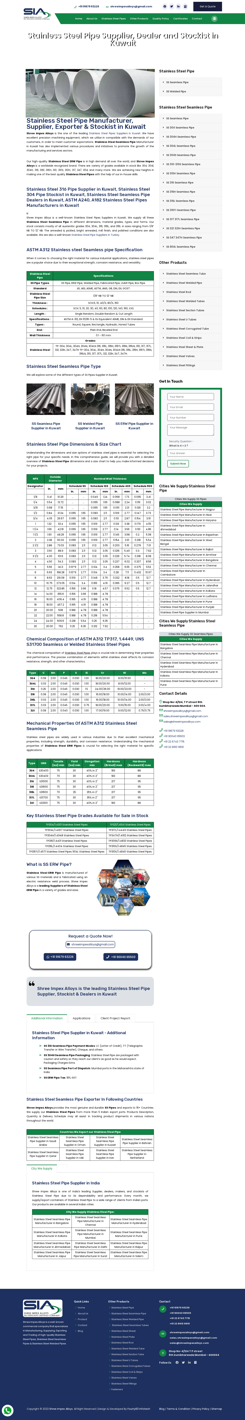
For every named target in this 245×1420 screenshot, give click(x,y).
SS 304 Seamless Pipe (180, 127)
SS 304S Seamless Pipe (181, 155)
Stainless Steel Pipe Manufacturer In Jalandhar (189, 585)
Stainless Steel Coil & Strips (184, 338)
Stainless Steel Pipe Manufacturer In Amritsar (188, 555)
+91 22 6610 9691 (174, 747)
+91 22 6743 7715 (174, 741)
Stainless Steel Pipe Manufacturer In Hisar (186, 515)
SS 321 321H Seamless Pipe (183, 228)
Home (78, 18)
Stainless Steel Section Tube (127, 1354)
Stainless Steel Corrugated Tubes (130, 1366)
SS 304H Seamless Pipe (181, 137)
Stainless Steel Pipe (122, 1307)
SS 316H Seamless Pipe (180, 192)
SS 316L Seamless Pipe (180, 201)
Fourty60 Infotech (139, 1409)
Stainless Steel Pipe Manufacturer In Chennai (188, 565)
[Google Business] (185, 6)
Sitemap (216, 1409)
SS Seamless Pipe (177, 82)
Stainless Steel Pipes (114, 18)
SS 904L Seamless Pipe (180, 247)
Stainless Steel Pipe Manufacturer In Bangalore (189, 560)
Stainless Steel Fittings (180, 365)
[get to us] (214, 19)
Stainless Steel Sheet (123, 1331)
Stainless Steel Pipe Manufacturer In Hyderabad (190, 580)
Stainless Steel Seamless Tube (186, 273)
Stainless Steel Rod (178, 292)
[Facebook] (165, 6)
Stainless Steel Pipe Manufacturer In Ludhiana (188, 596)
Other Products (139, 18)
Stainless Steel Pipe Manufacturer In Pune (186, 601)
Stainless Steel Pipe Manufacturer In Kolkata (187, 591)
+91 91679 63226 (88, 6)
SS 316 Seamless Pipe (179, 182)
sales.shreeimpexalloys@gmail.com (186, 716)
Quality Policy (160, 18)
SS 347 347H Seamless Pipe (184, 237)
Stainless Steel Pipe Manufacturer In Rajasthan (189, 535)
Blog (80, 1331)
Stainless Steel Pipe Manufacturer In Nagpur (187, 509)
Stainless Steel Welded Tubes (185, 301)
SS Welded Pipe (176, 91)
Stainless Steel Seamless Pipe (128, 1313)
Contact (197, 18)
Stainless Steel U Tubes (181, 319)
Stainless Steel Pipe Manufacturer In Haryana (188, 520)
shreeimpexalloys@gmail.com (131, 6)
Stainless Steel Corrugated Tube (187, 328)
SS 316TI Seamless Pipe (181, 210)
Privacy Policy (200, 1409)
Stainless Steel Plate (123, 1337)
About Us (91, 18)
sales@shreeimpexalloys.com (182, 721)
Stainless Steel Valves (180, 356)
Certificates (180, 18)
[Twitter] (171, 6)
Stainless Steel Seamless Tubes (130, 1325)
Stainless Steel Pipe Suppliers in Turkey (95, 235)
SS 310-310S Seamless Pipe (183, 164)
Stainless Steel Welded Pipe (184, 283)
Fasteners (117, 1389)
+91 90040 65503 (123, 957)
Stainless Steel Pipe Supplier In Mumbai (184, 612)
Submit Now (178, 463)
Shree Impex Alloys (61, 1409)
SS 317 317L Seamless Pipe (182, 219)
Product (82, 1319)
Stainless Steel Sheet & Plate (184, 347)
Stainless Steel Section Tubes (185, 310)
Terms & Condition (179, 1409)
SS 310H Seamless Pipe (180, 173)
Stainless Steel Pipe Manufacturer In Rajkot (186, 549)
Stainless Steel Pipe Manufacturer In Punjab (187, 607)
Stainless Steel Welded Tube (128, 1348)
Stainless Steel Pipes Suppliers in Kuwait (114, 133)
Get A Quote (208, 6)
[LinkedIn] (178, 6)
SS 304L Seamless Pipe (180, 146)
